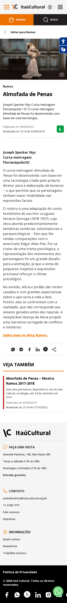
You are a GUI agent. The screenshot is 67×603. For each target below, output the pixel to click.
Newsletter (10, 546)
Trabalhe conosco (14, 553)
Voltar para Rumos (22, 32)
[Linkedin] (38, 595)
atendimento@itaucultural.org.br (25, 498)
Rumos (8, 86)
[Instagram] (48, 595)
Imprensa (9, 519)
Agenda (20, 19)
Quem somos (11, 539)
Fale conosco (11, 512)
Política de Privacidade (20, 572)
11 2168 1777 (11, 505)
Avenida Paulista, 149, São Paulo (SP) (26, 454)
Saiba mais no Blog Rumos (25, 335)
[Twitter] (27, 595)
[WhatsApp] (17, 595)
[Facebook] (6, 595)
